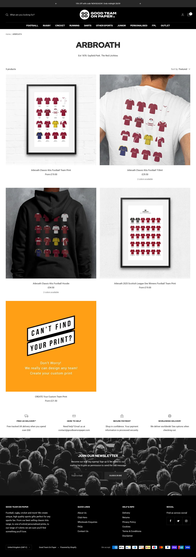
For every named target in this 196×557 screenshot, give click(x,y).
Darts (87, 25)
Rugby (47, 25)
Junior (121, 25)
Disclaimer (127, 536)
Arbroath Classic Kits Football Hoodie (51, 283)
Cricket (60, 25)
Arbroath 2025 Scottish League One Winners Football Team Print (145, 283)
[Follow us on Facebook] (170, 521)
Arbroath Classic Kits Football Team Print (51, 170)
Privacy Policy (129, 522)
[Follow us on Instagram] (186, 521)
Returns (126, 517)
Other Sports (104, 25)
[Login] (182, 15)
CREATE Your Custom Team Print (51, 396)
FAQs (80, 526)
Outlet (165, 25)
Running (74, 25)
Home (8, 34)
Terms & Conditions (131, 531)
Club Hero (82, 517)
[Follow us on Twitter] (178, 521)
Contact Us (83, 531)
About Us (82, 513)
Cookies (126, 526)
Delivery (126, 513)
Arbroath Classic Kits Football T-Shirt (145, 170)
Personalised (138, 25)
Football (32, 25)
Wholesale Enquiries (87, 522)
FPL (154, 25)
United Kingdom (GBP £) (17, 547)
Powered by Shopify (68, 547)
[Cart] (188, 15)
